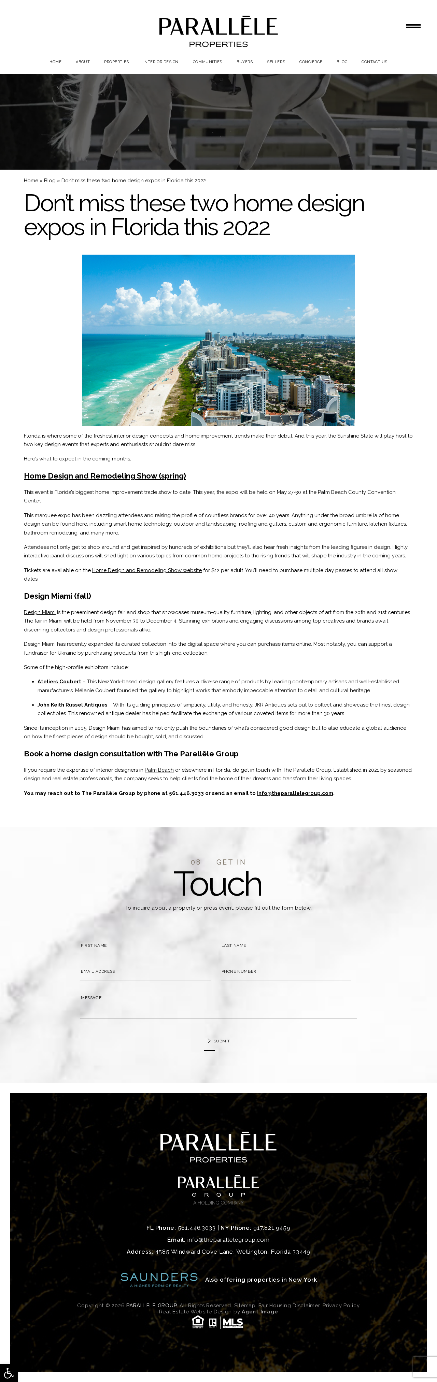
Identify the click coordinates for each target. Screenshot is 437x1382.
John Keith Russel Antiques (73, 705)
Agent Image (260, 1312)
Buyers (245, 62)
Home (55, 62)
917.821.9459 (272, 1227)
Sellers (276, 62)
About (83, 62)
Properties (116, 62)
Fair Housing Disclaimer (289, 1305)
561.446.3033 (186, 793)
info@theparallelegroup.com (295, 793)
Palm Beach (159, 770)
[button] (9, 1373)
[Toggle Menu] (413, 26)
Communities (207, 62)
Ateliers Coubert (59, 682)
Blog (342, 62)
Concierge (310, 62)
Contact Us (374, 62)
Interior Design (161, 62)
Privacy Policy (341, 1305)
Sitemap (245, 1305)
